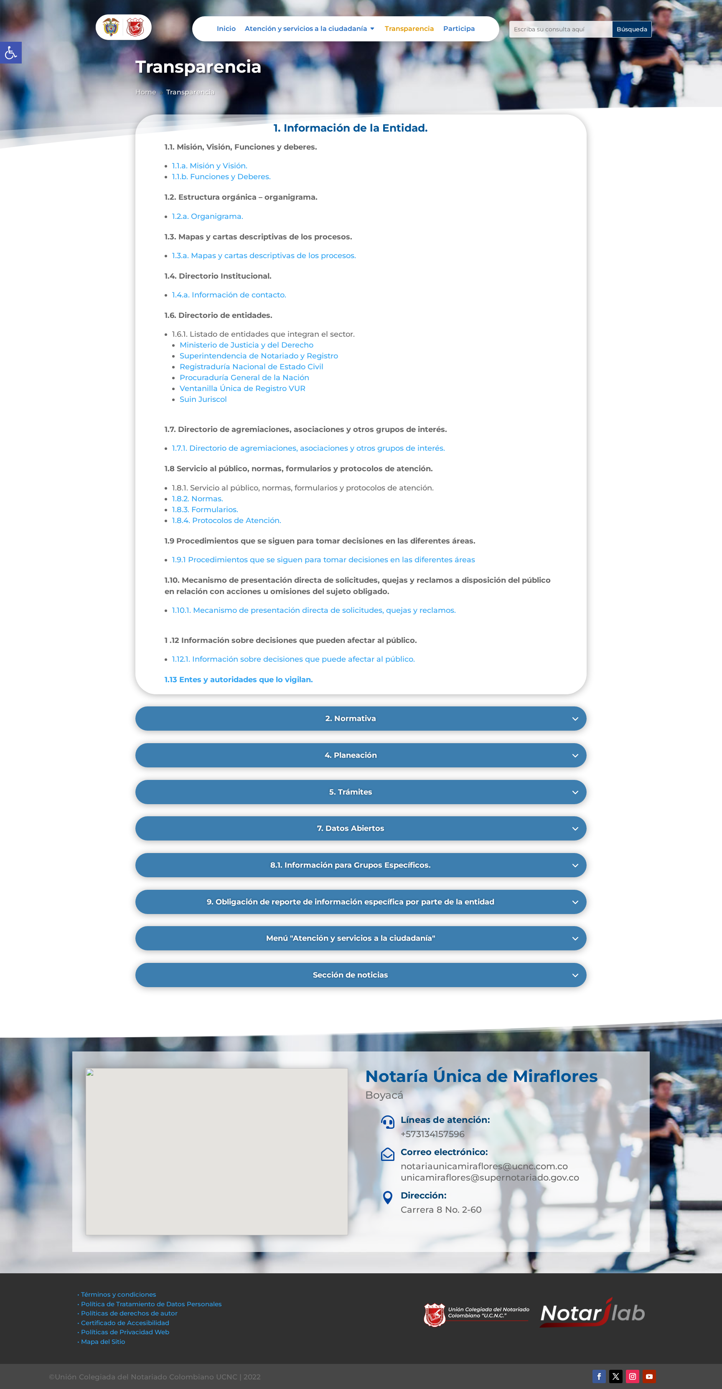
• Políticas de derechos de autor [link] (127, 1313)
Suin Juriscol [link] (203, 399)
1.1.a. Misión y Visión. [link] (209, 165)
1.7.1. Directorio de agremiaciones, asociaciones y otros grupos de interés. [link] (308, 448)
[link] (11, 52)
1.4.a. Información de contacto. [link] (229, 295)
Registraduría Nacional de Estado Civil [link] (251, 366)
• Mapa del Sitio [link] (102, 1342)
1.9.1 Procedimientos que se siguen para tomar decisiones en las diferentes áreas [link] (323, 559)
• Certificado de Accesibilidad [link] (123, 1323)
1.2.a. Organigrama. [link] (207, 216)
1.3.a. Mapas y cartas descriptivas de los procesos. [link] (264, 255)
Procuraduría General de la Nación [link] (244, 377)
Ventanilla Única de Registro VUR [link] (242, 388)
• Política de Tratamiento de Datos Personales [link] (149, 1304)
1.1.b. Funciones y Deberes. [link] (221, 176)
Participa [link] (459, 29)
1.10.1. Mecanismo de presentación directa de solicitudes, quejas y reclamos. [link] (314, 610)
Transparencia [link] (409, 29)
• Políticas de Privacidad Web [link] (123, 1332)
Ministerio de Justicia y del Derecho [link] (246, 345)
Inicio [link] (226, 29)
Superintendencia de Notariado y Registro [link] (259, 356)
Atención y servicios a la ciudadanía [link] (306, 29)
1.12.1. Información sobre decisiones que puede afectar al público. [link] (293, 659)
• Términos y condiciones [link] (116, 1294)
